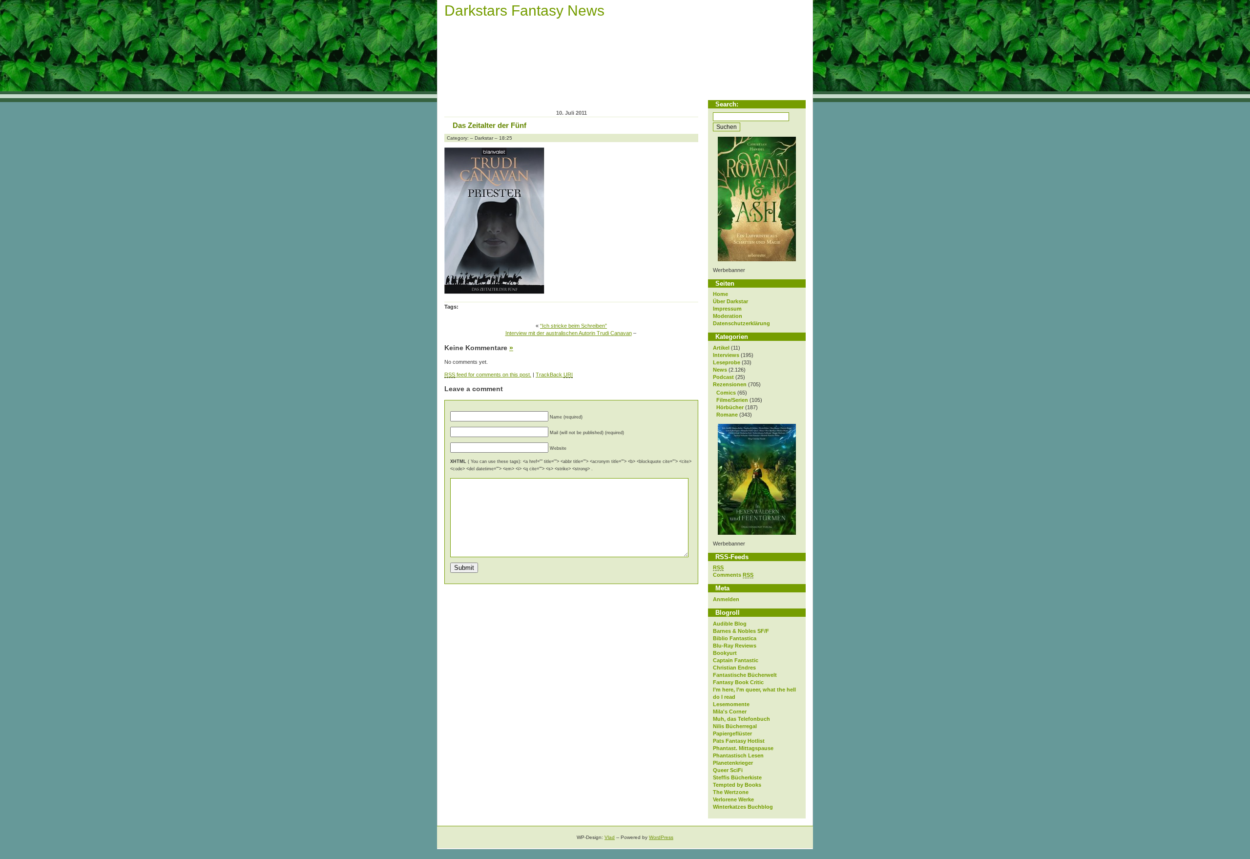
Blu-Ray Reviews (734, 646)
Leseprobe (726, 362)
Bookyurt (725, 653)
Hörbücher (730, 407)
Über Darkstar (730, 301)
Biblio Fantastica (734, 638)
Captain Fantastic (735, 660)
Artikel (721, 348)
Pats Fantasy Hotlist (739, 741)
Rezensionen (730, 384)
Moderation (727, 316)
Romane (727, 415)
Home (720, 294)
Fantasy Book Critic (738, 682)
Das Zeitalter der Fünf (489, 125)
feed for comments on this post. (487, 374)
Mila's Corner (730, 711)
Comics (726, 393)
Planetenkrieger (733, 763)
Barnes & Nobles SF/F (741, 631)
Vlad (609, 837)
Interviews (726, 355)
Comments (733, 575)
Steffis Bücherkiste (737, 777)
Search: (726, 104)
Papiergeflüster (732, 733)
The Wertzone (731, 792)
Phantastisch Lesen (738, 755)
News (720, 370)
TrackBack (554, 374)
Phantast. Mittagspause (743, 748)
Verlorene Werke (733, 799)
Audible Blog (730, 624)
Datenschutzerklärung (741, 323)
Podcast (723, 377)
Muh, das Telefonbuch (741, 719)
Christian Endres (734, 667)
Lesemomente (731, 704)
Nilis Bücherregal (735, 726)
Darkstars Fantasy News (524, 10)
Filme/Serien (732, 400)
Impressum (727, 309)
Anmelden (726, 599)
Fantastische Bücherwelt (745, 675)
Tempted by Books (737, 785)
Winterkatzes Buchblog (743, 807)
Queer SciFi (728, 770)
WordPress (661, 837)
